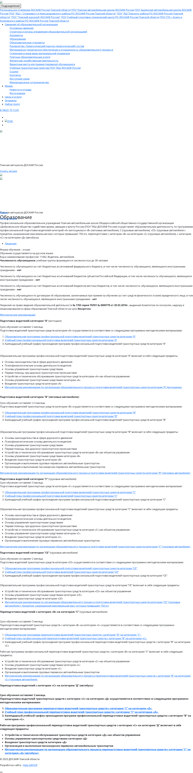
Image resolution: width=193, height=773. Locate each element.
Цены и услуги (13, 97)
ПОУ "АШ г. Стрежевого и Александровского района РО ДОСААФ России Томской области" (62, 13)
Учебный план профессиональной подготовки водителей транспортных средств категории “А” (61, 340)
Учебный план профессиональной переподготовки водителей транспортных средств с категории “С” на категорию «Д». (81, 712)
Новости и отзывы (20, 89)
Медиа (9, 86)
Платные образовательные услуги (30, 57)
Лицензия (10, 243)
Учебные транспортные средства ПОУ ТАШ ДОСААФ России (45, 68)
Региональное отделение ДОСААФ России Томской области (35, 10)
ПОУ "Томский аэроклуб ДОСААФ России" (35, 17)
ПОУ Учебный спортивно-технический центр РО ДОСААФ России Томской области (110, 17)
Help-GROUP (30, 765)
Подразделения (10, 6)
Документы (16, 35)
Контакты (15, 75)
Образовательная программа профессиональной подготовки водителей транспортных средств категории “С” (70, 492)
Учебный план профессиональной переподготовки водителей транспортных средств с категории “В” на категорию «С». (76, 638)
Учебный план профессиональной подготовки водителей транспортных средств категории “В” (61, 416)
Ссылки (14, 71)
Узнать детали (8, 171)
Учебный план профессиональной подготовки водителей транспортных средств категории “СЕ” (62, 572)
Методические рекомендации (17, 314)
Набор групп (12, 104)
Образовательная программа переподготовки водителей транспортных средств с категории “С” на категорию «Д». (78, 708)
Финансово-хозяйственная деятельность (34, 60)
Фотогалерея (17, 93)
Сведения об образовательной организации (31, 24)
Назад (3, 212)
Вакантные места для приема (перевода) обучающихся (42, 64)
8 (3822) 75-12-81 (9, 110)
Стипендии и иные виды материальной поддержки (40, 53)
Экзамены (11, 100)
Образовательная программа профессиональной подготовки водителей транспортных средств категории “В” (70, 412)
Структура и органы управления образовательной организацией (48, 31)
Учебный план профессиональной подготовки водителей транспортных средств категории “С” (61, 496)
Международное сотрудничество (29, 82)
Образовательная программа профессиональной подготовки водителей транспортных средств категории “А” (70, 336)
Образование (18, 39)
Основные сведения (21, 28)
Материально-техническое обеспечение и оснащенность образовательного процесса (61, 49)
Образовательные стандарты (27, 42)
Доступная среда (20, 78)
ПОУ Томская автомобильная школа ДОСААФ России (102, 10)
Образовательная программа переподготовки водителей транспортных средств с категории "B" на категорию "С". (73, 634)
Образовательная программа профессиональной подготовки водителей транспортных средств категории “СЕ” (71, 568)
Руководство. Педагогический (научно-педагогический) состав (47, 46)
